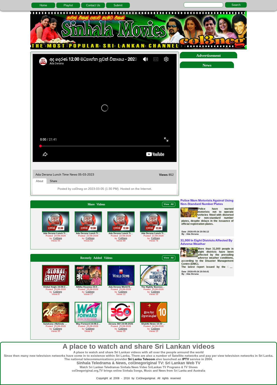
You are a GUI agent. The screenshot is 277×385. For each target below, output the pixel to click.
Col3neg (57, 238)
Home (43, 5)
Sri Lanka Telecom (141, 359)
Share (53, 181)
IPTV (185, 359)
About (39, 181)
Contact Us (93, 5)
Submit (118, 5)
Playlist (68, 5)
